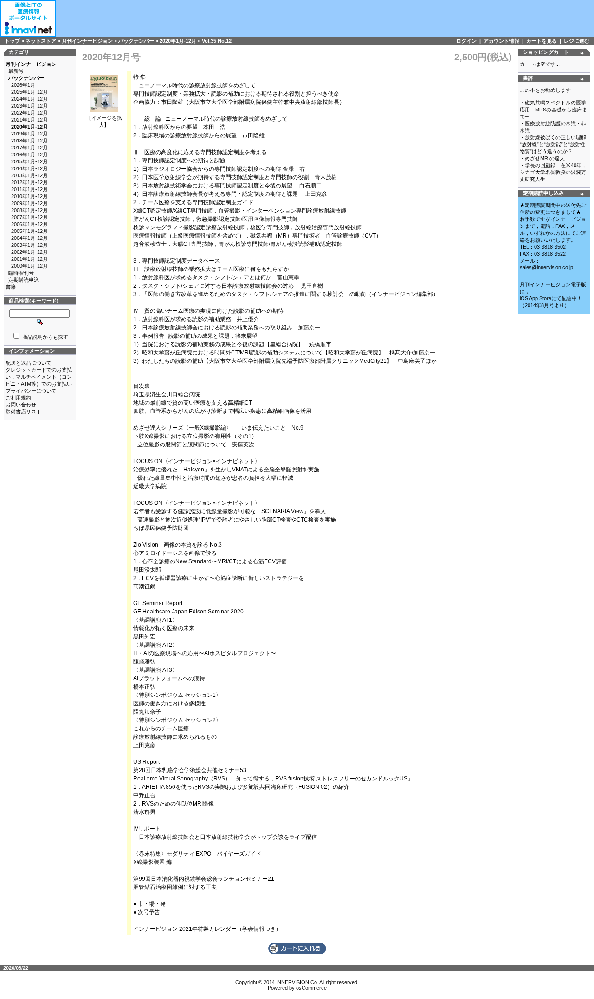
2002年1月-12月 (29, 252)
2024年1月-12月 (29, 99)
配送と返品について (29, 363)
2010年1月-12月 (29, 196)
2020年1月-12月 (178, 41)
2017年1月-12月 (29, 147)
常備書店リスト (23, 411)
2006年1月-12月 (29, 224)
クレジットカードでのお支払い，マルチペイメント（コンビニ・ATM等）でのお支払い (39, 377)
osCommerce (311, 988)
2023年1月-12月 (29, 106)
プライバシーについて (31, 390)
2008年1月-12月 (29, 210)
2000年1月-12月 (29, 266)
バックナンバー (136, 41)
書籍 (11, 287)
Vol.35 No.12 (217, 41)
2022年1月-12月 (29, 113)
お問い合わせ (21, 404)
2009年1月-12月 (29, 203)
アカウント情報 (501, 41)
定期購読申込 (23, 280)
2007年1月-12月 (29, 217)
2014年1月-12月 (29, 168)
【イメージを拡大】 (104, 121)
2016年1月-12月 (29, 154)
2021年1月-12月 (29, 119)
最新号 (16, 71)
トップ (12, 41)
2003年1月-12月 (29, 245)
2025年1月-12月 (29, 92)
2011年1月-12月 (29, 189)
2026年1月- (24, 85)
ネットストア (41, 41)
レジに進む (576, 41)
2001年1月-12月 (29, 259)
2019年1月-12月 (29, 133)
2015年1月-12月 (29, 161)
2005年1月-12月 (29, 231)
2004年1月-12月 (29, 238)
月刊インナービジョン (87, 41)
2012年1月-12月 (29, 182)
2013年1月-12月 (29, 175)
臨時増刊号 (21, 273)
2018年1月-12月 (29, 140)
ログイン (466, 41)
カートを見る (541, 41)
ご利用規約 (18, 397)
